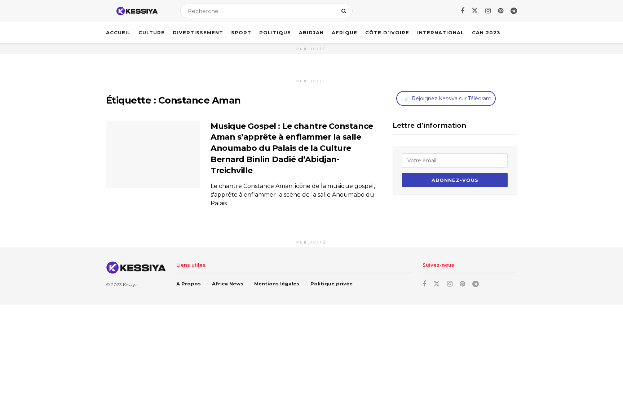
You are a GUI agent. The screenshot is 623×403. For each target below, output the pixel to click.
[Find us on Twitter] (475, 10)
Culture (151, 32)
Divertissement (198, 32)
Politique (275, 32)
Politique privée (331, 283)
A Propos (188, 283)
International (440, 32)
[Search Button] (345, 11)
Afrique (344, 32)
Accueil (118, 32)
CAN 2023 (486, 32)
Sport (241, 32)
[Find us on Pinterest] (500, 11)
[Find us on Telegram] (514, 11)
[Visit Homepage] (137, 11)
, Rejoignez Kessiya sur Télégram (446, 98)
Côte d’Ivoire (387, 32)
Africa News (227, 283)
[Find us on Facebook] (462, 11)
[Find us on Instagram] (488, 11)
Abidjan (311, 32)
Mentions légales (276, 283)
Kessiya (130, 284)
